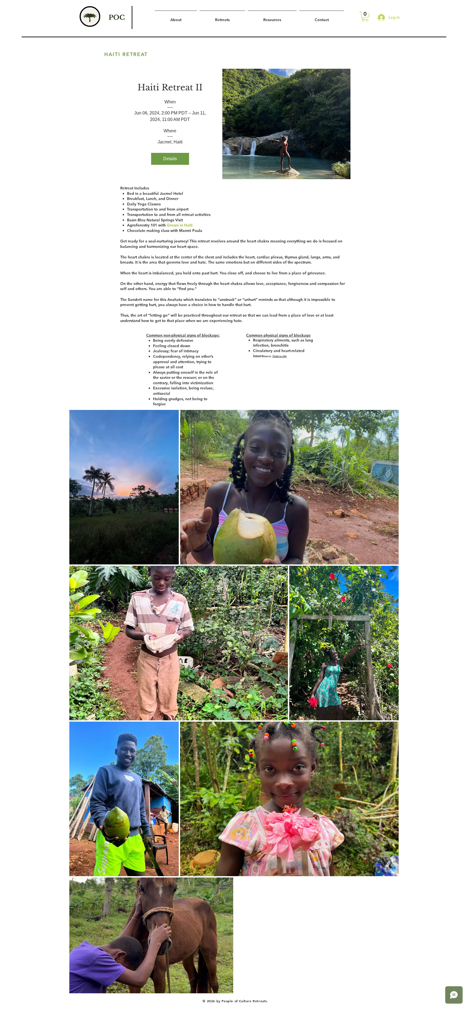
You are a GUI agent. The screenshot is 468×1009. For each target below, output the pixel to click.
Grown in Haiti (180, 225)
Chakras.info (279, 356)
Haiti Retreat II (170, 87)
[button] (365, 16)
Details (170, 158)
